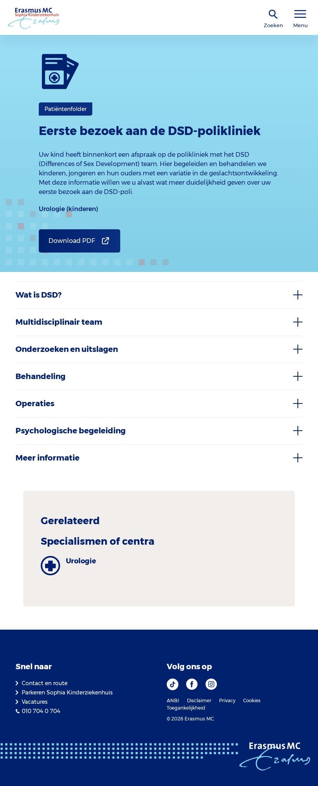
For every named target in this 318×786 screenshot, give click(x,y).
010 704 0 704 (41, 711)
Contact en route (44, 683)
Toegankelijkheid (186, 708)
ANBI (173, 700)
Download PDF (71, 240)
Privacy (227, 700)
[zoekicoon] (273, 14)
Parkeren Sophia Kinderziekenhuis (67, 692)
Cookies (252, 700)
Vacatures (34, 701)
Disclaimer (199, 700)
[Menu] (300, 14)
